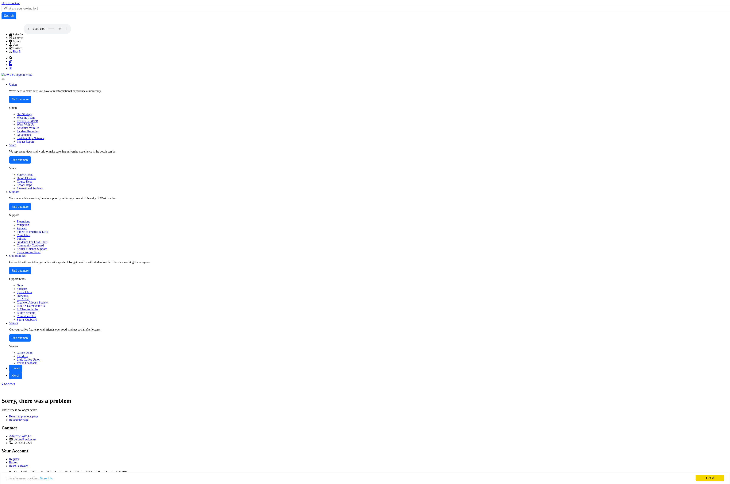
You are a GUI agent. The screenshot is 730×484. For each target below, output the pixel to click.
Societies (9, 383)
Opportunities (17, 255)
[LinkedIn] (10, 64)
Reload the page (19, 419)
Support (14, 191)
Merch (15, 375)
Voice (12, 145)
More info (46, 478)
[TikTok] (10, 61)
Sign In (17, 51)
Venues (13, 323)
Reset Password (18, 465)
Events (16, 368)
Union (13, 84)
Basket (13, 462)
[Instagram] (10, 68)
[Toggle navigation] (3, 79)
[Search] (10, 58)
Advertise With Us (20, 436)
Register (14, 459)
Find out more (20, 99)
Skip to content (11, 3)
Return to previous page (23, 416)
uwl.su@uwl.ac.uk (25, 439)
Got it (710, 477)
